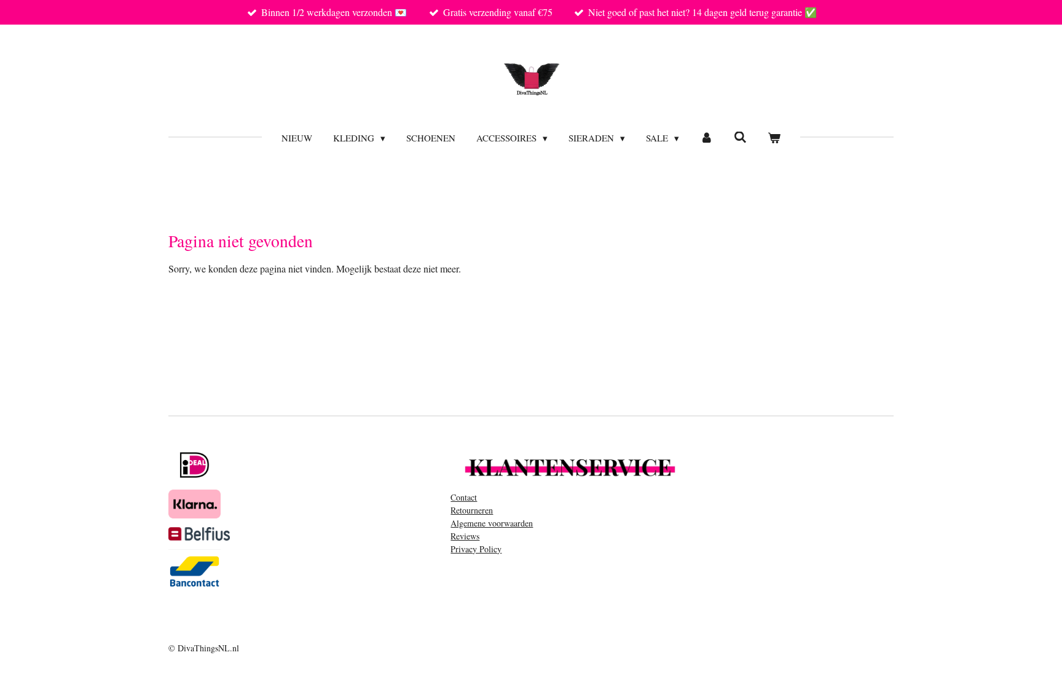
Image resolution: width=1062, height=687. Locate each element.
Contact (463, 497)
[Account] (706, 138)
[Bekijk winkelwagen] (774, 138)
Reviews (464, 536)
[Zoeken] (740, 137)
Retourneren (471, 510)
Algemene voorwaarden (491, 523)
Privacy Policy (476, 549)
